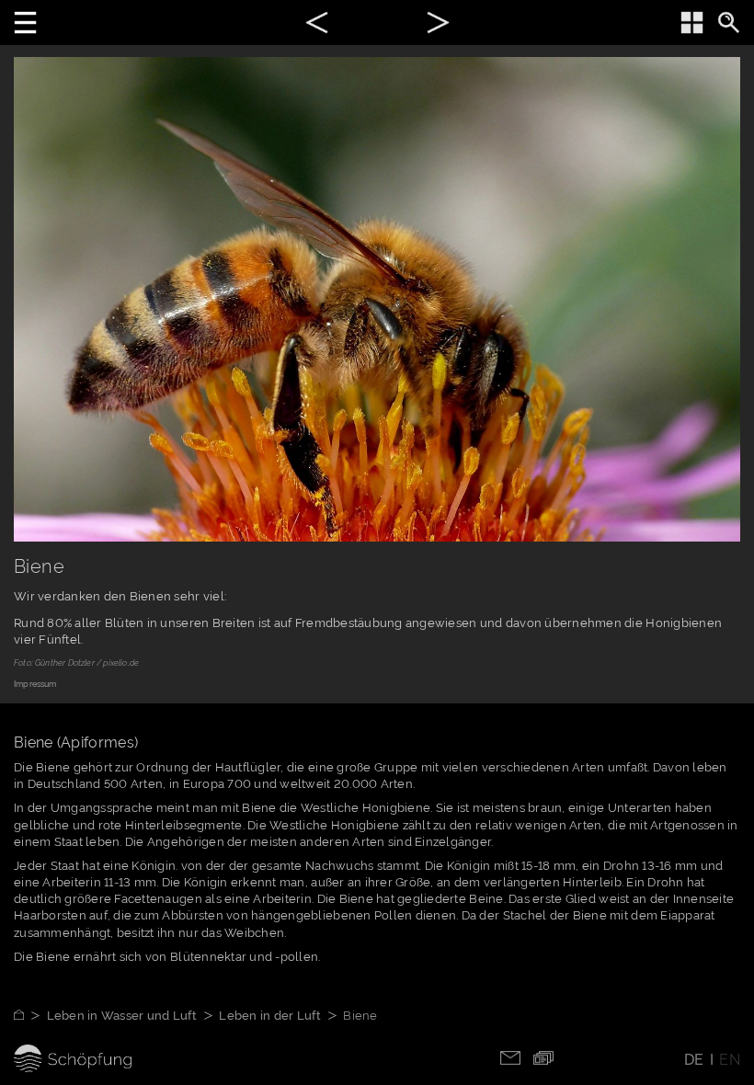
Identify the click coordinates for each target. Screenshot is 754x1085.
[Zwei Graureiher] (316, 25)
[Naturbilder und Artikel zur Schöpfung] (30, 1015)
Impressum (35, 684)
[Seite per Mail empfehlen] (510, 1056)
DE (694, 1059)
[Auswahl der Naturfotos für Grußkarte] (543, 1056)
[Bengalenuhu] (438, 25)
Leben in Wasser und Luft (122, 1015)
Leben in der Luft (269, 1015)
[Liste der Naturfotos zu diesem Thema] (691, 22)
